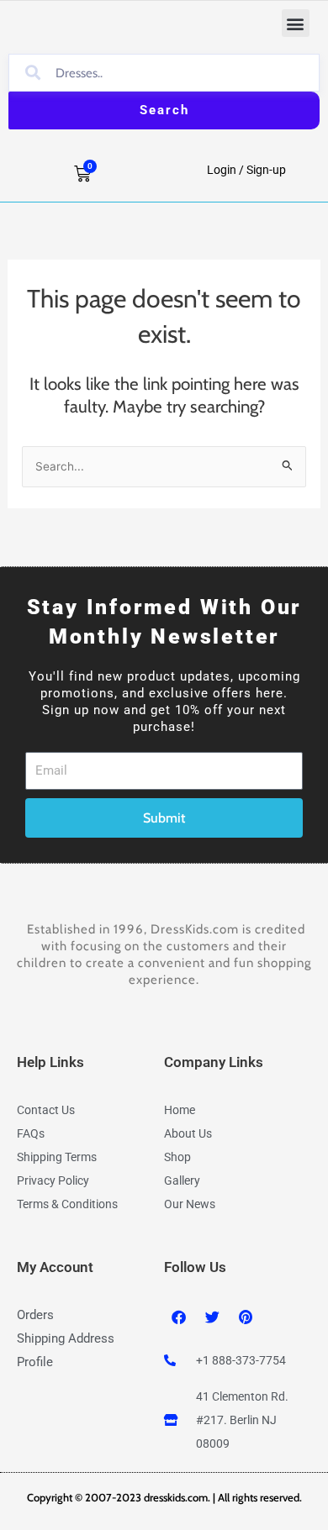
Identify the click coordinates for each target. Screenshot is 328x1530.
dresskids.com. (178, 1497)
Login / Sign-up (246, 169)
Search (164, 110)
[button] (295, 23)
